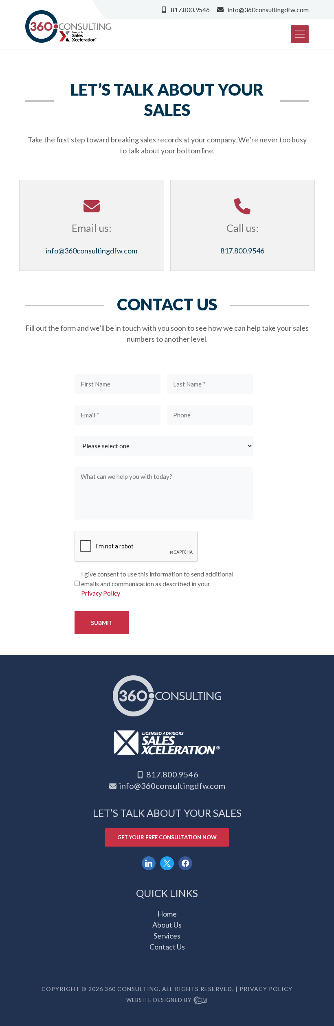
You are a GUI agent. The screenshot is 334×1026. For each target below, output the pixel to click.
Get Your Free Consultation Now (167, 837)
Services (167, 935)
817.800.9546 (190, 9)
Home (167, 913)
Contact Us (167, 946)
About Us (167, 924)
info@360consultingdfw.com (268, 9)
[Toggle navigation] (300, 34)
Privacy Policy (100, 593)
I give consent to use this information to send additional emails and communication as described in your (157, 583)
